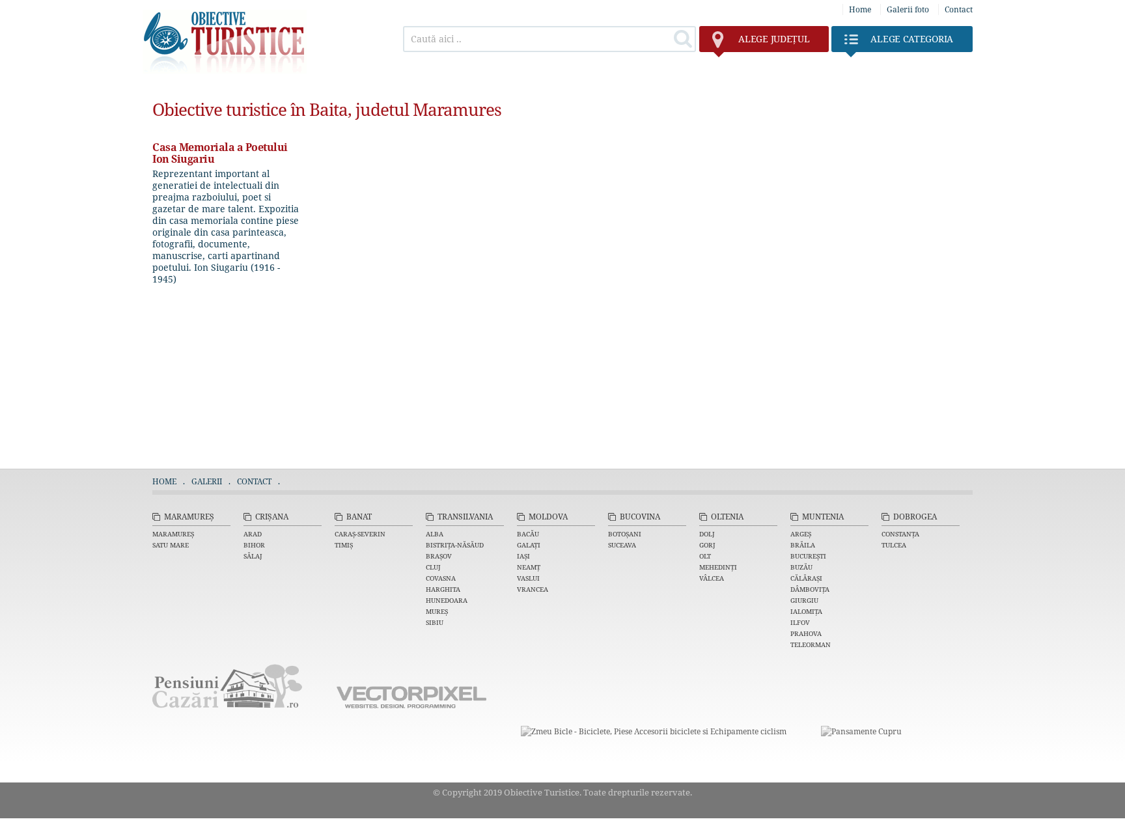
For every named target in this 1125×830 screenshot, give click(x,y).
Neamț (528, 567)
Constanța (900, 533)
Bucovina (640, 516)
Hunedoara (446, 600)
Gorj (707, 544)
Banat (359, 516)
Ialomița (806, 611)
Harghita (443, 589)
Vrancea (532, 589)
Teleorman (810, 644)
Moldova (548, 516)
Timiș (344, 544)
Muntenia (823, 516)
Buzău (801, 567)
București (808, 555)
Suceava (622, 544)
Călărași (806, 578)
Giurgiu (804, 600)
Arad (252, 533)
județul (773, 39)
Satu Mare (170, 544)
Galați (528, 544)
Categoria (911, 39)
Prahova (806, 633)
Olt (705, 555)
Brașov (439, 555)
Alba (434, 533)
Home (860, 9)
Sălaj (252, 555)
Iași (523, 555)
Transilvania (465, 516)
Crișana (271, 516)
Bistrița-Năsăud (455, 544)
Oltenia (727, 516)
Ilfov (800, 622)
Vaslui (528, 578)
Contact (959, 9)
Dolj (707, 533)
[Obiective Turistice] (225, 70)
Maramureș (189, 516)
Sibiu (434, 622)
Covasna (441, 578)
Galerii (206, 481)
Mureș (437, 611)
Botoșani (624, 533)
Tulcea (894, 544)
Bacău (528, 533)
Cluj (433, 567)
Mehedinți (718, 567)
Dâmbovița (809, 589)
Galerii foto (908, 9)
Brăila (802, 544)
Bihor (254, 544)
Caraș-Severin (360, 533)
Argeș (800, 533)
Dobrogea (915, 516)
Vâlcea (711, 578)
